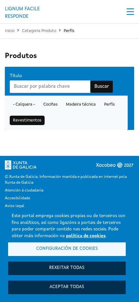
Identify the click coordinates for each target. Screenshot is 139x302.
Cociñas (50, 104)
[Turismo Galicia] (50, 165)
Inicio (10, 31)
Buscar (101, 86)
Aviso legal (14, 206)
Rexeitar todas (66, 268)
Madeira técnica (81, 104)
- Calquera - (24, 104)
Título (16, 76)
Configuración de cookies (67, 249)
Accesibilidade (17, 198)
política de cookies (86, 236)
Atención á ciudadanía (24, 190)
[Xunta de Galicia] (25, 164)
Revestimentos (27, 120)
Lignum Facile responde (22, 12)
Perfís (69, 31)
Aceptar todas (66, 287)
